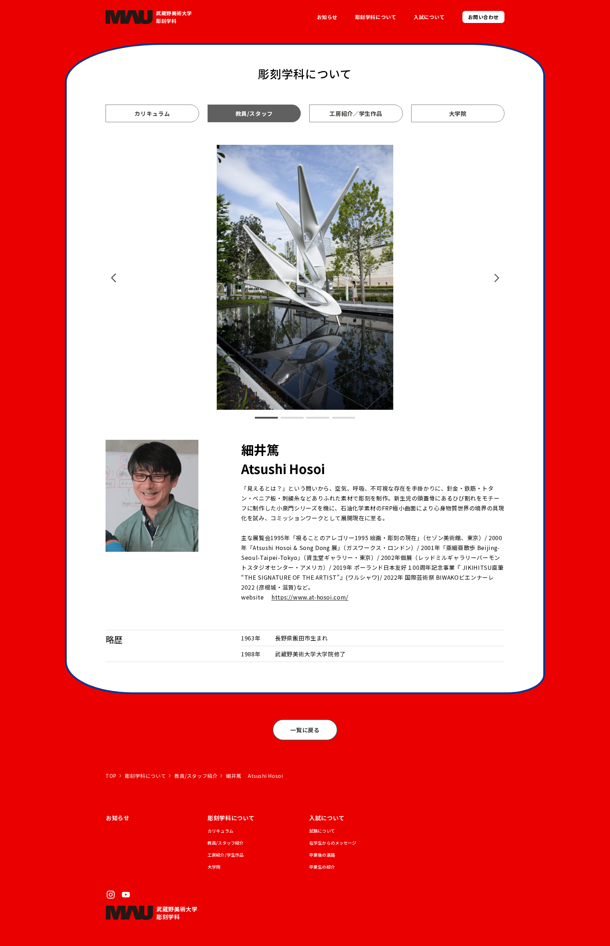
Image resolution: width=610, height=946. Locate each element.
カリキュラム (152, 113)
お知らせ (327, 16)
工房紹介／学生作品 (355, 113)
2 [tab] (292, 418)
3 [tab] (317, 418)
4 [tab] (343, 418)
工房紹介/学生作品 (226, 855)
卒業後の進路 (322, 855)
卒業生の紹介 (322, 867)
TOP (111, 775)
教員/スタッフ (254, 113)
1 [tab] (266, 418)
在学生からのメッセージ (333, 843)
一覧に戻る (304, 730)
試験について (322, 831)
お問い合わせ (483, 16)
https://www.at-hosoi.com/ (309, 597)
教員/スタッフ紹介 (195, 775)
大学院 (458, 113)
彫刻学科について (145, 775)
